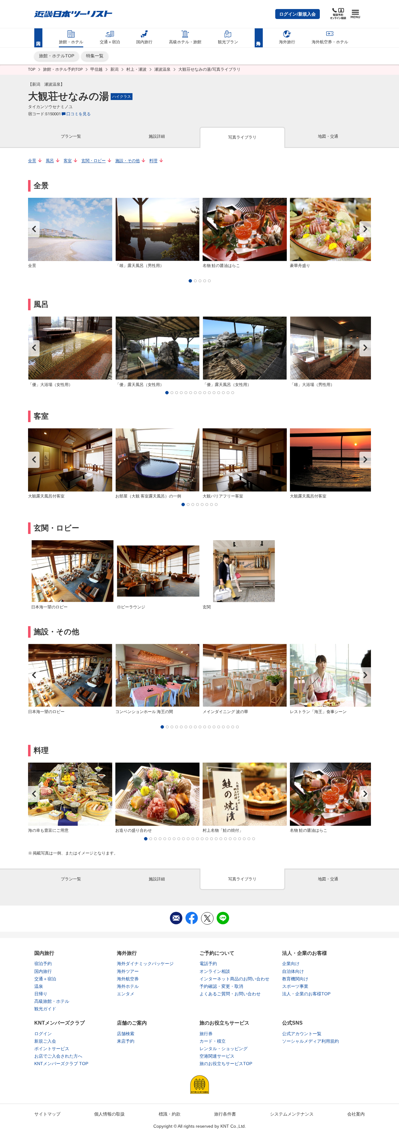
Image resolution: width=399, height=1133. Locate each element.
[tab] (71, 137)
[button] (297, 14)
